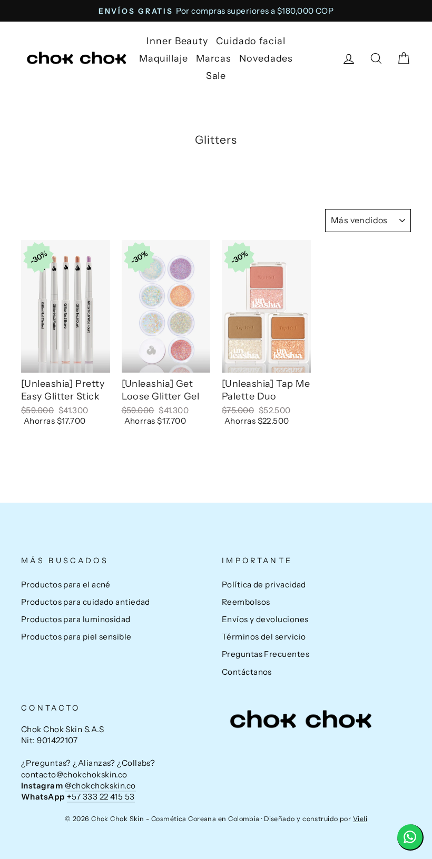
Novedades (266, 58)
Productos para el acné (66, 585)
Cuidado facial (251, 41)
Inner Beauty (177, 41)
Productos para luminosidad (76, 619)
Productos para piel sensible (76, 637)
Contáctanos (247, 672)
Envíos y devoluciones (265, 619)
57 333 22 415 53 (101, 797)
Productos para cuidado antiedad (85, 602)
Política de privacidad (264, 585)
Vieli (360, 819)
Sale (216, 76)
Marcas (213, 58)
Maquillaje (163, 58)
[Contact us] (410, 837)
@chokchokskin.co (100, 786)
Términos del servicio (264, 637)
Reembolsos (246, 602)
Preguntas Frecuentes (265, 654)
